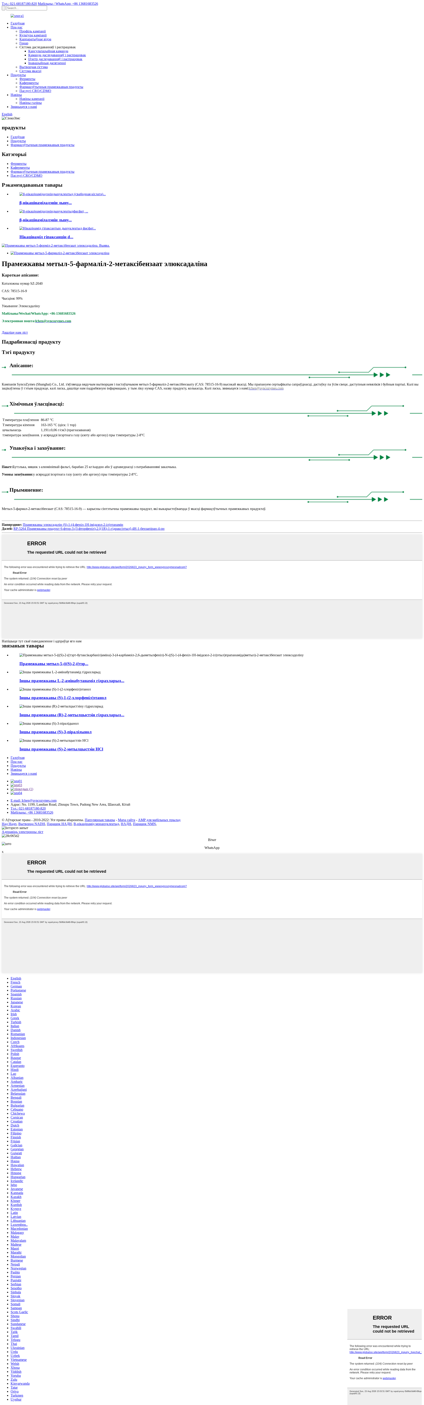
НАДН (126, 824)
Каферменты (29, 83)
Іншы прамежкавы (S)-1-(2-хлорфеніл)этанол (62, 697)
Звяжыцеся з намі (24, 107)
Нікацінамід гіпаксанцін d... (46, 237)
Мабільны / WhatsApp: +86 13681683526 (68, 4)
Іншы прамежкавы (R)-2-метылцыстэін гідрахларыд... (71, 715)
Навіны (16, 95)
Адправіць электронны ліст (22, 832)
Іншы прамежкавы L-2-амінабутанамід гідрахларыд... (71, 680)
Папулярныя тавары (100, 820)
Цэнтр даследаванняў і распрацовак (55, 59)
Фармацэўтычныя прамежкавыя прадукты (51, 87)
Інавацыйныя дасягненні (47, 63)
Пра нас (17, 27)
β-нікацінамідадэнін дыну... (45, 202)
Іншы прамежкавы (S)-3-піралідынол (55, 732)
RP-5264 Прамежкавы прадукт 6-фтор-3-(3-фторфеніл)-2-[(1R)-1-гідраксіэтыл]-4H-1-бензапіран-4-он (89, 528)
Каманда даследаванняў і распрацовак (57, 55)
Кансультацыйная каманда (48, 51)
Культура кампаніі (33, 35)
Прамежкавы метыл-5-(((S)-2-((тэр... (53, 663)
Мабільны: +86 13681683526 (32, 812)
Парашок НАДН (59, 824)
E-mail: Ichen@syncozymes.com (34, 800)
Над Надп (9, 824)
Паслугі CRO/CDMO (35, 91)
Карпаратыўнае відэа (35, 39)
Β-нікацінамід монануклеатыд (96, 824)
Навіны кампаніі (31, 99)
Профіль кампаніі (32, 31)
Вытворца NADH (31, 824)
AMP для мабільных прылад (159, 820)
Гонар (23, 43)
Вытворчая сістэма (33, 67)
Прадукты (18, 75)
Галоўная (18, 23)
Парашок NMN (144, 824)
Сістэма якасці (30, 71)
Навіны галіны (30, 103)
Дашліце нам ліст (15, 332)
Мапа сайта (126, 820)
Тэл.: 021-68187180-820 (19, 4)
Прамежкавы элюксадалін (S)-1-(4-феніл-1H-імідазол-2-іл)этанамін (73, 525)
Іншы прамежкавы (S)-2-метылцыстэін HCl (61, 749)
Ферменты (27, 79)
